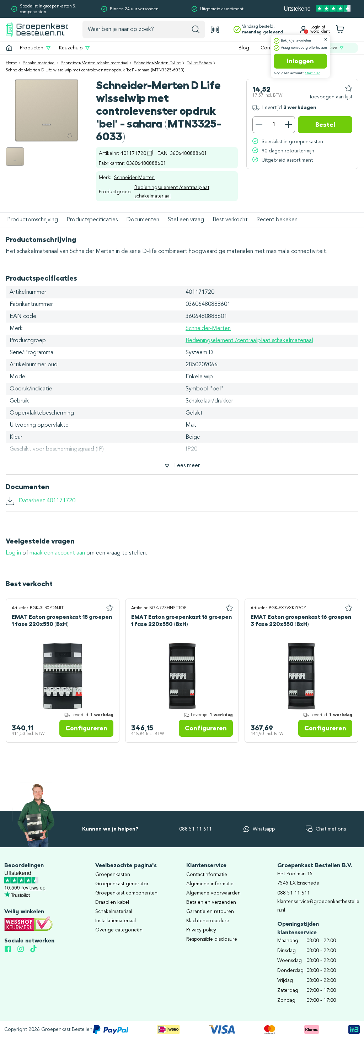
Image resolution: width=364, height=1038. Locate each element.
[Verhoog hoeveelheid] (288, 124)
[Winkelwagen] (340, 29)
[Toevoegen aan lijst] (109, 608)
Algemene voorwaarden (213, 893)
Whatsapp (264, 829)
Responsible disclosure (211, 939)
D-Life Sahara (199, 63)
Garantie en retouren (210, 911)
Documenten (142, 220)
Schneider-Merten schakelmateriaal (94, 63)
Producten (31, 47)
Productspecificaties (92, 220)
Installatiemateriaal (115, 920)
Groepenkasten (112, 874)
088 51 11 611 (195, 829)
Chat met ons (331, 829)
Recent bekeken (277, 220)
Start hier (312, 73)
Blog (244, 47)
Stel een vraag (186, 220)
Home (11, 63)
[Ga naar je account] (303, 29)
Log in (13, 553)
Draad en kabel (112, 902)
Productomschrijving (32, 220)
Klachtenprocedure (207, 920)
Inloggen (300, 61)
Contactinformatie (206, 874)
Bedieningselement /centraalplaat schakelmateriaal (171, 192)
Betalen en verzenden (211, 902)
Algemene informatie (210, 883)
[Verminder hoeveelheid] (258, 124)
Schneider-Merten (134, 177)
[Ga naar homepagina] (9, 48)
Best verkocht (230, 220)
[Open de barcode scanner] (215, 29)
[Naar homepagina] (37, 29)
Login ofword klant (320, 29)
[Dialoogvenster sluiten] (325, 39)
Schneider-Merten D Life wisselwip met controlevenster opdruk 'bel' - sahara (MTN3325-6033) (95, 70)
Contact (270, 47)
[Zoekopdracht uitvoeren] (196, 29)
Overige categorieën (119, 930)
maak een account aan (57, 553)
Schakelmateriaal (39, 63)
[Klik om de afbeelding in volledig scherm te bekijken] (15, 156)
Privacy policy (201, 930)
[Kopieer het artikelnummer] (150, 152)
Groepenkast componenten (126, 893)
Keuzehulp (70, 47)
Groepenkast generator (122, 883)
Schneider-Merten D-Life (157, 63)
